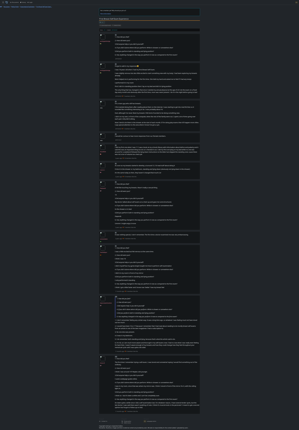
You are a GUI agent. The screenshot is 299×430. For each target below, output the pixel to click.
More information (105, 13)
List (102, 22)
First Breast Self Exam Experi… (44, 7)
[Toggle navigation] (3, 2)
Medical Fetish (15, 7)
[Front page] (1, 7)
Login (30, 2)
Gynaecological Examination (27, 7)
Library (24, 2)
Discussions (15, 2)
